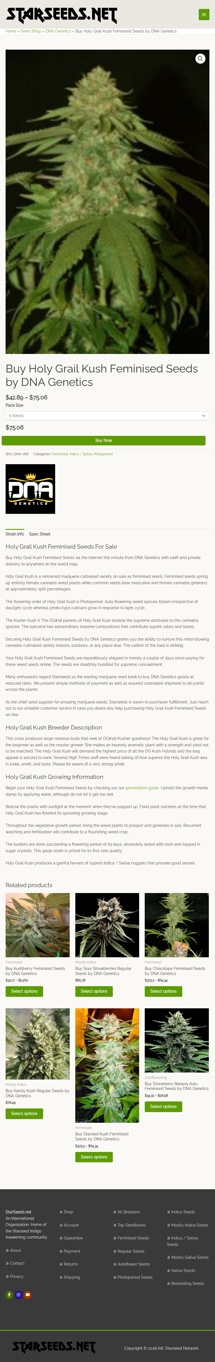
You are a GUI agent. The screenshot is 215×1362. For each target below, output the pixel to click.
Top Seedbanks (132, 1225)
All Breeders (129, 1212)
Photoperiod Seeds (135, 1277)
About (15, 1250)
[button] (200, 59)
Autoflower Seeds (134, 1264)
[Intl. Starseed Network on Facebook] (9, 1295)
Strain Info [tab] (15, 534)
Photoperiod (103, 454)
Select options (24, 991)
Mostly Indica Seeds (189, 1225)
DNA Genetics (58, 31)
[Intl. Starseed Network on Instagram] (18, 1295)
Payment (72, 1251)
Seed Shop (31, 31)
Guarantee (73, 1238)
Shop (68, 1212)
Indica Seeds (183, 1212)
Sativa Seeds (183, 1270)
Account (71, 1225)
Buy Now (103, 440)
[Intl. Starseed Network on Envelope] (27, 1295)
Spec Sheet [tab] (39, 534)
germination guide (142, 788)
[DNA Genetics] (30, 489)
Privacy (17, 1276)
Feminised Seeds (133, 1238)
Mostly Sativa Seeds (190, 1257)
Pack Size (14, 405)
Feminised (60, 454)
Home (11, 31)
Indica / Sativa (80, 454)
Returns (71, 1264)
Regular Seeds (131, 1251)
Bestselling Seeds (187, 1283)
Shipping (72, 1277)
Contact (17, 1263)
